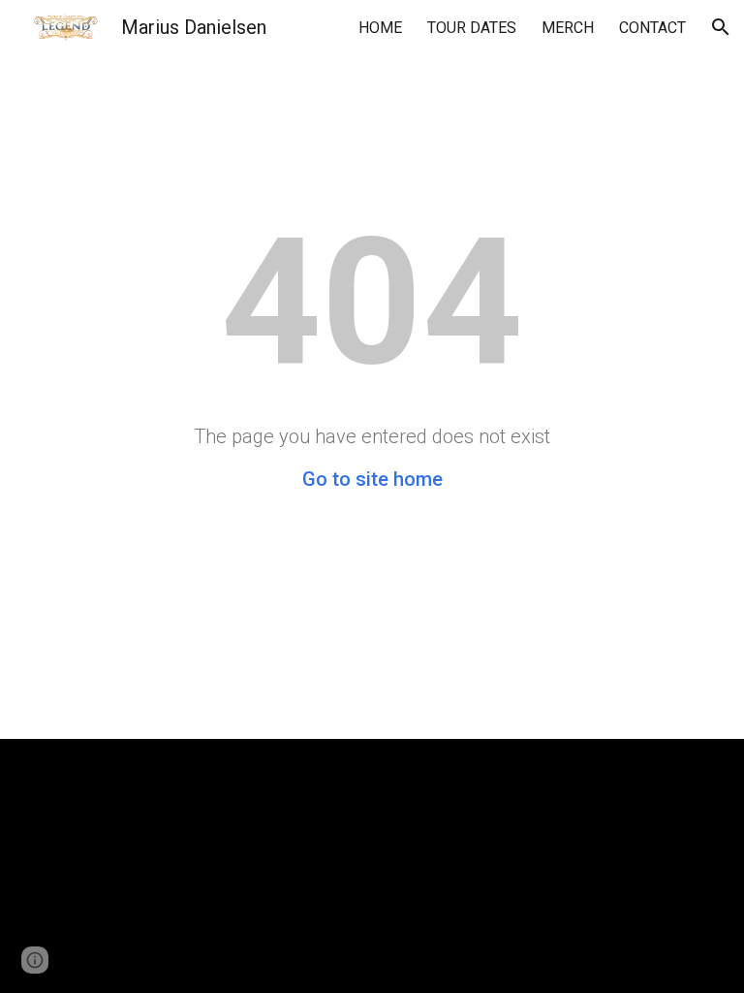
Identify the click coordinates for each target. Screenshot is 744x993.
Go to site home (372, 479)
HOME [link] (380, 27)
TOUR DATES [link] (471, 27)
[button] (721, 27)
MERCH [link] (568, 27)
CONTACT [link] (652, 27)
